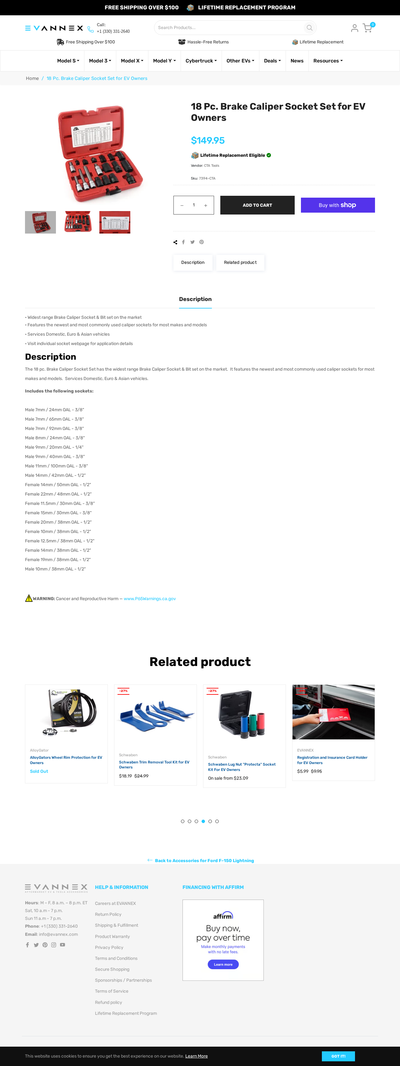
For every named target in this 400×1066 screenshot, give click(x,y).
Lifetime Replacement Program (126, 1013)
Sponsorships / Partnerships (123, 980)
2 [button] (189, 821)
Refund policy (108, 1002)
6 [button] (217, 821)
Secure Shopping (112, 969)
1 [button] (182, 821)
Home (32, 78)
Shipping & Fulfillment (116, 925)
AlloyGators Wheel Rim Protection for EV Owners (66, 760)
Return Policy (108, 914)
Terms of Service (111, 991)
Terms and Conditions (116, 958)
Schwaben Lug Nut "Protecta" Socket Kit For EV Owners (242, 767)
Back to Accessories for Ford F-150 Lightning (204, 860)
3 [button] (196, 821)
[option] (66, 740)
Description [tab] (195, 299)
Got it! (338, 1056)
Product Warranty (112, 936)
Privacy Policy (109, 947)
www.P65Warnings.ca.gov (150, 598)
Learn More (196, 1056)
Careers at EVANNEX (115, 903)
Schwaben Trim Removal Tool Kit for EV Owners (154, 765)
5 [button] (210, 821)
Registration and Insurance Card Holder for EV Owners (332, 760)
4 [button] (203, 821)
